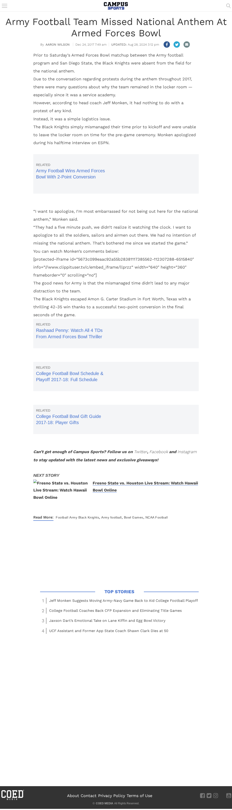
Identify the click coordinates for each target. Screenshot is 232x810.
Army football (111, 517)
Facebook (158, 451)
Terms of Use (139, 795)
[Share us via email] (187, 44)
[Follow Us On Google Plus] (222, 795)
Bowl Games (133, 517)
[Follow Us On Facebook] (202, 795)
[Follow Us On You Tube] (229, 795)
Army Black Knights (84, 517)
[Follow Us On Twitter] (209, 795)
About (73, 795)
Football (62, 517)
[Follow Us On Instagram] (215, 795)
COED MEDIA (104, 803)
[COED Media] (12, 799)
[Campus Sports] (116, 5)
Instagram (187, 451)
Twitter (140, 451)
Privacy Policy (111, 795)
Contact (89, 795)
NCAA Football (156, 517)
